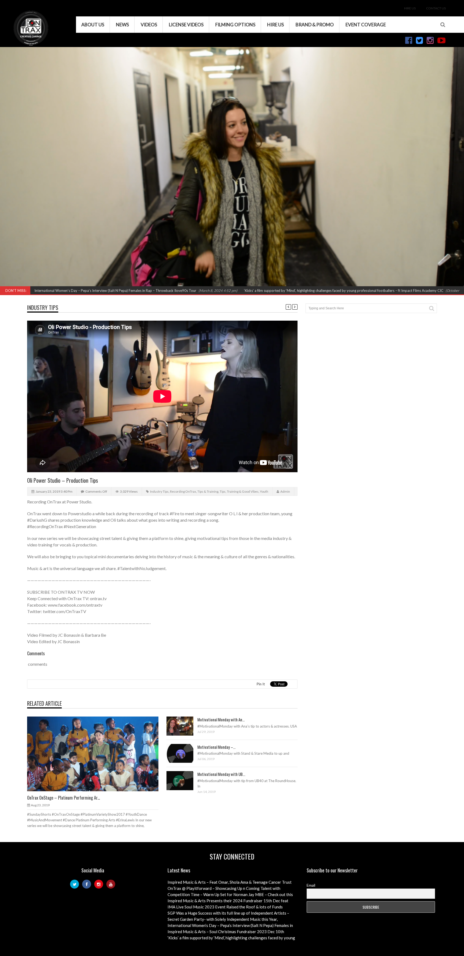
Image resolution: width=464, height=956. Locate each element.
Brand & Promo (315, 24)
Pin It (261, 684)
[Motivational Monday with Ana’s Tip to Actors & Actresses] (184, 725)
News (122, 24)
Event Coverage (366, 24)
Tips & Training (207, 491)
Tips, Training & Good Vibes (239, 491)
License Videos (186, 24)
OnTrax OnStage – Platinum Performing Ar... (63, 797)
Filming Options (235, 24)
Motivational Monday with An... (221, 719)
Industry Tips (42, 307)
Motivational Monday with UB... (221, 774)
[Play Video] (88, 753)
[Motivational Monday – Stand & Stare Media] (184, 753)
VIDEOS (149, 24)
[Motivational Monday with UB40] (184, 780)
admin (285, 491)
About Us (92, 24)
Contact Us (436, 8)
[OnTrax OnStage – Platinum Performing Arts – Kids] (97, 753)
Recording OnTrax (183, 491)
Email (311, 885)
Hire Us (410, 8)
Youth (264, 491)
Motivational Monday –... (216, 747)
